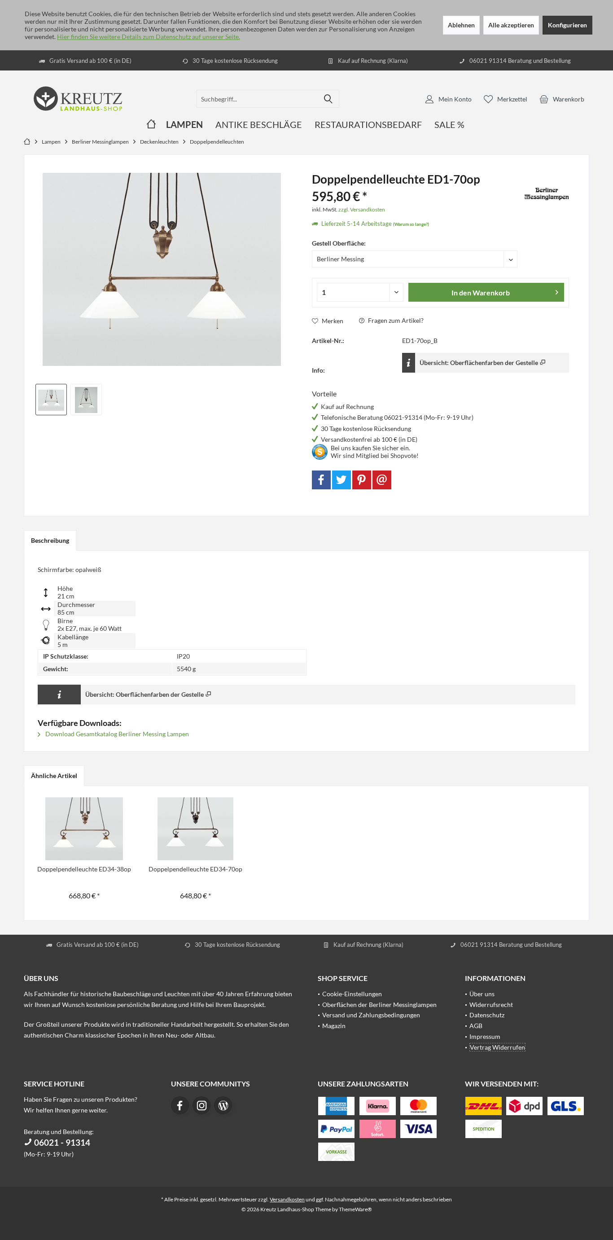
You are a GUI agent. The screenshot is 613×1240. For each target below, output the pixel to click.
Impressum (484, 1036)
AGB (475, 1025)
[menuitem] (561, 99)
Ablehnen (461, 25)
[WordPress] (223, 1105)
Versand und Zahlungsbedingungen (371, 1015)
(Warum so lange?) (411, 224)
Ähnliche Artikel (54, 775)
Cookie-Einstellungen (352, 994)
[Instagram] (201, 1105)
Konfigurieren (567, 25)
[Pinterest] (361, 479)
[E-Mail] (381, 479)
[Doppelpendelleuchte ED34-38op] (84, 828)
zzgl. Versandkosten (361, 209)
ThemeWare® (355, 1209)
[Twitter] (341, 479)
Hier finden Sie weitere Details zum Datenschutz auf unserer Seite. (148, 36)
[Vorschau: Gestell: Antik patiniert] (86, 399)
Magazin (334, 1025)
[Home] (151, 124)
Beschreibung (50, 540)
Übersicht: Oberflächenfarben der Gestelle (479, 362)
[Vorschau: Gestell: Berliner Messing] (51, 399)
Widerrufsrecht (491, 1004)
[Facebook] (321, 479)
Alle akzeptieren (511, 25)
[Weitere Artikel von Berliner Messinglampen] (546, 194)
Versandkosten (287, 1199)
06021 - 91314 (61, 1142)
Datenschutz (486, 1015)
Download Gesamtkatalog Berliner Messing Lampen (116, 734)
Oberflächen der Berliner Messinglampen (379, 1004)
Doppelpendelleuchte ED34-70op (195, 869)
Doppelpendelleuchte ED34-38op (84, 869)
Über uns (482, 994)
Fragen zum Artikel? (395, 320)
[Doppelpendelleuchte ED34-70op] (196, 828)
